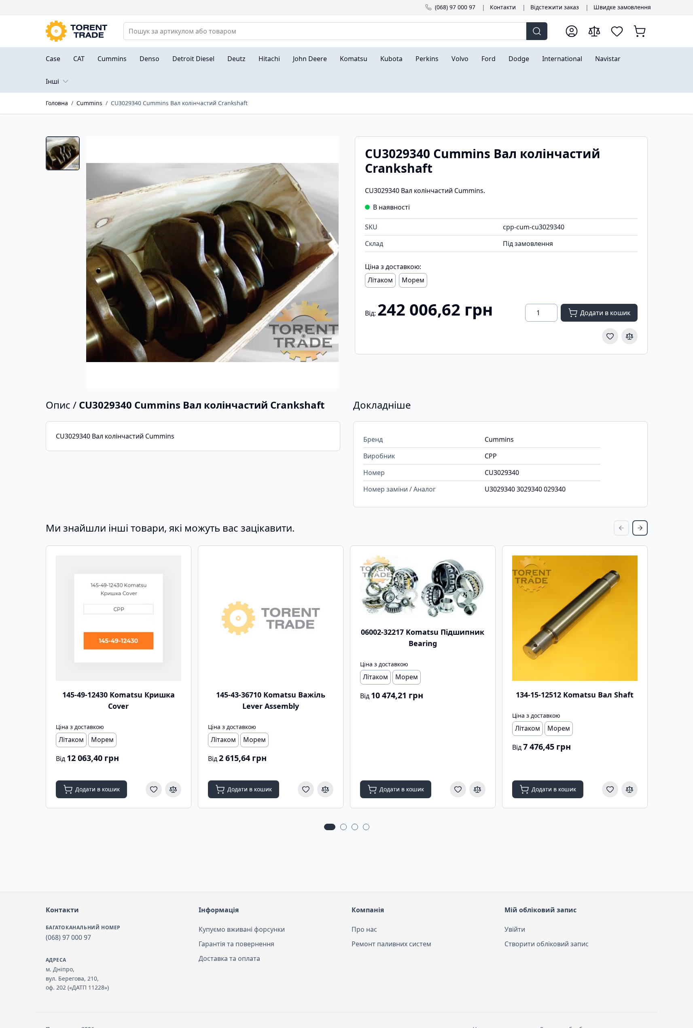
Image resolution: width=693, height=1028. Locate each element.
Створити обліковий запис (546, 943)
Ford (488, 58)
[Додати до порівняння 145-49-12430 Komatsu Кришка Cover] (173, 789)
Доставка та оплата (229, 958)
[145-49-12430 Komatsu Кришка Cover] (118, 618)
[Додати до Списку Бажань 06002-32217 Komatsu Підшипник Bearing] (458, 789)
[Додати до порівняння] (629, 336)
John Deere (310, 58)
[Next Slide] (640, 528)
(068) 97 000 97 (455, 7)
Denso (149, 58)
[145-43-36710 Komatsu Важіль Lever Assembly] (270, 618)
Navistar (608, 58)
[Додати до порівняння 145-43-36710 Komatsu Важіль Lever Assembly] (325, 789)
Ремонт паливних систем (391, 943)
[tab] (63, 153)
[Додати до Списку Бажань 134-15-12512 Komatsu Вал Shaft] (610, 789)
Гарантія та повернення (236, 943)
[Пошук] (536, 31)
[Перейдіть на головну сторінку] (76, 31)
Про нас (364, 929)
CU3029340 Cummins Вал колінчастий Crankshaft (179, 103)
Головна (57, 103)
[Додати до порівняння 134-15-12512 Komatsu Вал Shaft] (629, 789)
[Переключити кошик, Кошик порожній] (640, 31)
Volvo (459, 58)
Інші (52, 81)
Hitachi (269, 58)
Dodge (519, 58)
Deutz (236, 58)
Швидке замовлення (622, 7)
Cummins (112, 58)
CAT (79, 58)
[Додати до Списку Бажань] (610, 336)
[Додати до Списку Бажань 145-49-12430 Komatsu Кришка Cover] (154, 789)
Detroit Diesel (193, 58)
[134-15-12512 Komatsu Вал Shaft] (575, 618)
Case (53, 58)
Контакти (503, 7)
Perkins (427, 58)
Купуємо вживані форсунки (242, 929)
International (562, 58)
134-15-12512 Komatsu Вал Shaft (575, 694)
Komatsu (353, 58)
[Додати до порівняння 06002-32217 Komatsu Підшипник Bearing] (477, 789)
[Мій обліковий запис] (572, 31)
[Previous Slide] (621, 528)
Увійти (514, 929)
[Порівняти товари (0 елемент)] (594, 31)
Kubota (391, 58)
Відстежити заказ (554, 7)
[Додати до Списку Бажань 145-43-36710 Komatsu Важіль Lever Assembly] (306, 789)
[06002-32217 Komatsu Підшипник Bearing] (422, 586)
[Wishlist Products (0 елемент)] (617, 31)
